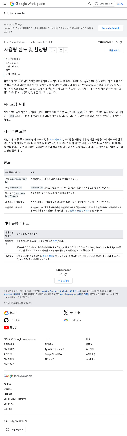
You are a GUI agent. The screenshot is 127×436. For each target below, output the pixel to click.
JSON (54, 241)
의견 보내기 (114, 50)
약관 (6, 421)
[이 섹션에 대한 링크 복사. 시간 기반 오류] (29, 132)
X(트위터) (90, 354)
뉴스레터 (90, 349)
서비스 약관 (9, 364)
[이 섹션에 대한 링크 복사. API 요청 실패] (28, 105)
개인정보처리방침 (19, 421)
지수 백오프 (55, 139)
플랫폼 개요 (9, 344)
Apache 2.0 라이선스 (13, 294)
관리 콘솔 (49, 344)
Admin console (14, 13)
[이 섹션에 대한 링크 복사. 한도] (14, 163)
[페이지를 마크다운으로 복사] (61, 50)
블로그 (89, 344)
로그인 (120, 3)
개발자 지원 (9, 359)
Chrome (8, 389)
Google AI (8, 404)
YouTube (90, 359)
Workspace (36, 4)
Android (7, 384)
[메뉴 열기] (5, 3)
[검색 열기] (90, 4)
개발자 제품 (9, 349)
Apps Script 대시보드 (55, 349)
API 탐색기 (50, 359)
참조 (51, 42)
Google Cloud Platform (15, 399)
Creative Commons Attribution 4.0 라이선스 (61, 291)
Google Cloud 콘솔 (53, 354)
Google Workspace (18, 42)
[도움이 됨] (116, 42)
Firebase (8, 394)
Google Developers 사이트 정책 (74, 294)
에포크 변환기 (49, 256)
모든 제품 (8, 409)
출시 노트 (8, 354)
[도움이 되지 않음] (121, 42)
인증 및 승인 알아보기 (80, 210)
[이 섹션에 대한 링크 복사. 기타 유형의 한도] (32, 224)
